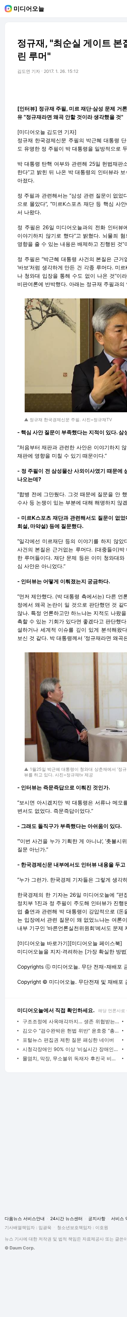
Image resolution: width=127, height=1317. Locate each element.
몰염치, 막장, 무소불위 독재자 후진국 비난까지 (71, 1058)
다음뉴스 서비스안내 (25, 1218)
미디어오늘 (29, 9)
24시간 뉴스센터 (66, 1218)
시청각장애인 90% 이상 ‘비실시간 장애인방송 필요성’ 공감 (71, 1049)
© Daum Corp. (20, 1247)
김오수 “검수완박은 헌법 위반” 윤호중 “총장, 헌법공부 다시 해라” (71, 1031)
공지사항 (96, 1218)
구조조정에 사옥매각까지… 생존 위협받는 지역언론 (71, 1021)
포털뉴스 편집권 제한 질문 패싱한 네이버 (68, 1040)
